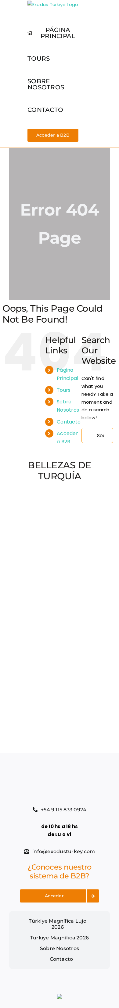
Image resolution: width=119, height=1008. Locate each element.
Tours (63, 390)
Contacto (69, 421)
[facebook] (11, 971)
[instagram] (30, 971)
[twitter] (21, 971)
